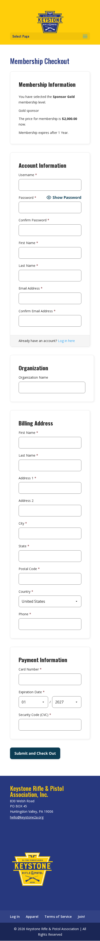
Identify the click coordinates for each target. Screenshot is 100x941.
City (23, 523)
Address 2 (26, 500)
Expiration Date (32, 692)
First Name (28, 243)
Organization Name (33, 377)
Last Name (28, 265)
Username (28, 175)
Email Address (31, 288)
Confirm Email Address (37, 311)
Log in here (66, 340)
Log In (15, 916)
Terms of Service (58, 916)
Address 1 (27, 478)
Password (27, 197)
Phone (25, 614)
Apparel (32, 916)
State (24, 546)
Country (26, 591)
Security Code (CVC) (35, 714)
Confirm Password (34, 220)
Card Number (30, 669)
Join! (81, 916)
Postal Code (29, 569)
